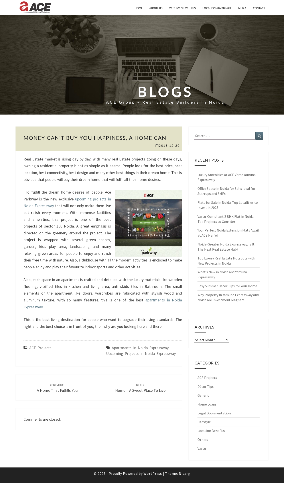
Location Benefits (211, 430)
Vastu (201, 448)
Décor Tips (205, 386)
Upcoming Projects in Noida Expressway (141, 353)
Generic (203, 395)
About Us (156, 8)
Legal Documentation (214, 413)
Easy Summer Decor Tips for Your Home (227, 286)
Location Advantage (217, 8)
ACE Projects (40, 347)
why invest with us (182, 8)
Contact (259, 8)
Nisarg (184, 473)
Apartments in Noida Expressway (140, 347)
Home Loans (207, 404)
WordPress (153, 473)
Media (242, 8)
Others (202, 439)
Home (139, 8)
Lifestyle (204, 422)
